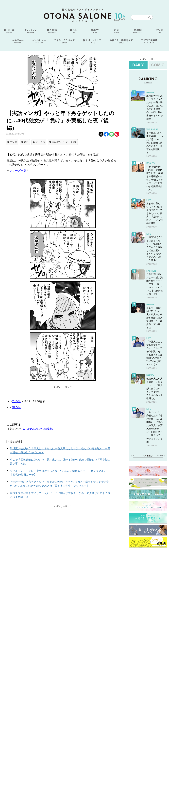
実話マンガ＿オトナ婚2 (64, 142)
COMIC (157, 65)
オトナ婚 (40, 142)
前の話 (16, 407)
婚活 (26, 142)
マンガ (13, 142)
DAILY (138, 65)
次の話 (16, 401)
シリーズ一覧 (17, 170)
